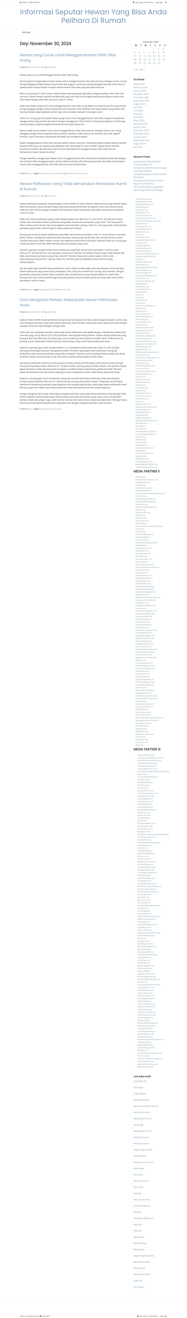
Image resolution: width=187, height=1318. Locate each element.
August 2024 (140, 143)
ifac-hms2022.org (142, 521)
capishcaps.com (141, 742)
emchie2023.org (141, 504)
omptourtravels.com (145, 1037)
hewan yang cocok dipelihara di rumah (55, 289)
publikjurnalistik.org (145, 1045)
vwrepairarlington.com (146, 755)
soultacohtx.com (141, 739)
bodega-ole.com (143, 1020)
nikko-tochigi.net (143, 971)
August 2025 (140, 104)
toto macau (139, 1286)
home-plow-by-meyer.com (147, 793)
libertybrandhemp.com (146, 1006)
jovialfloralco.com (142, 363)
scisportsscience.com (145, 1061)
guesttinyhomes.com (145, 790)
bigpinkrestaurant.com (144, 330)
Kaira (37, 1316)
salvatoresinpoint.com (144, 360)
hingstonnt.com (141, 223)
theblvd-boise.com (142, 382)
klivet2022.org (140, 518)
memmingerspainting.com (145, 336)
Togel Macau (140, 1093)
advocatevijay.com (142, 409)
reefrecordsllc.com (144, 845)
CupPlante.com (141, 292)
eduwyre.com (140, 377)
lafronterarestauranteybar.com (149, 886)
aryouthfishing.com (144, 851)
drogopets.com (141, 728)
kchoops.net (142, 982)
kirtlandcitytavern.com (145, 987)
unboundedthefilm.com (144, 204)
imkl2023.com (140, 450)
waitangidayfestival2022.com (146, 464)
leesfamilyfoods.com (143, 393)
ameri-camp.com (141, 319)
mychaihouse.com (142, 674)
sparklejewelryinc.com (146, 870)
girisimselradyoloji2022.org (145, 507)
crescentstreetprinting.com (147, 777)
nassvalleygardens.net (146, 1031)
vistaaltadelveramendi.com (147, 763)
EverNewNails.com (142, 355)
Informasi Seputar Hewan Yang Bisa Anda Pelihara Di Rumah (93, 16)
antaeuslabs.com (142, 278)
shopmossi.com (143, 922)
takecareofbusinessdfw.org (146, 267)
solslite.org (141, 938)
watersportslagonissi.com (145, 371)
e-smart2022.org (141, 387)
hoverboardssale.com (144, 229)
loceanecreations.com (145, 995)
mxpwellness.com (144, 927)
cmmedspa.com (143, 960)
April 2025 (138, 117)
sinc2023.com (140, 485)
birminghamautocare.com (145, 665)
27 (144, 63)
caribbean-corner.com (145, 974)
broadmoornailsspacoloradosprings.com (153, 834)
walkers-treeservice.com (146, 919)
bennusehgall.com (142, 537)
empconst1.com (141, 325)
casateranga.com (144, 913)
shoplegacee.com (142, 286)
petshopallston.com (145, 826)
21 (149, 59)
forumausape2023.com (144, 448)
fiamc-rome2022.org (143, 646)
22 (154, 59)
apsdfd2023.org (141, 445)
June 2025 (138, 110)
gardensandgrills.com (145, 965)
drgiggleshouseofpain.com (145, 344)
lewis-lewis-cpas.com (143, 396)
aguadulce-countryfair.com (145, 657)
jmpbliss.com (140, 308)
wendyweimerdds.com (144, 316)
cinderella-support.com (144, 327)
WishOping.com (141, 284)
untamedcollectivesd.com (147, 924)
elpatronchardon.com (143, 641)
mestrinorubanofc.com (146, 1026)
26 (140, 63)
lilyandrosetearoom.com (146, 889)
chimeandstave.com (145, 807)
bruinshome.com (143, 875)
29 (154, 63)
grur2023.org (140, 437)
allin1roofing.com (144, 949)
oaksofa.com (140, 737)
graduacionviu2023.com (146, 862)
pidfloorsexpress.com (143, 215)
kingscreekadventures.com (145, 275)
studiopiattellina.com (143, 633)
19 (140, 59)
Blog (29, 173)
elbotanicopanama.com (144, 564)
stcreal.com (139, 297)
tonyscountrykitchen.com (145, 668)
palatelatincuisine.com (146, 796)
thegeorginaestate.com (144, 679)
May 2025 (138, 113)
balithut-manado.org (143, 418)
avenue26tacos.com (145, 829)
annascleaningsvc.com (146, 878)
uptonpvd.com (142, 908)
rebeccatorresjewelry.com (145, 305)
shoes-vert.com (141, 562)
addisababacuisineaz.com (147, 1064)
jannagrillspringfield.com (144, 635)
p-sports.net (142, 820)
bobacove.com (141, 687)
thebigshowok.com (144, 804)
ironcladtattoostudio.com (147, 872)
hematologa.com (143, 785)
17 (164, 56)
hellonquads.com (142, 551)
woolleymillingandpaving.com (148, 905)
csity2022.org (140, 532)
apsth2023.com (141, 456)
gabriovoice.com (143, 815)
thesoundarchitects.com (146, 946)
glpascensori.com (144, 900)
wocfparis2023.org (142, 482)
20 (144, 59)
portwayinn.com (143, 941)
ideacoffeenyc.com (142, 581)
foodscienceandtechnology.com (149, 1058)
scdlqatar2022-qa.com (143, 488)
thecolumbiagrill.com (143, 490)
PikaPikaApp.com (142, 264)
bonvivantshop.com (143, 289)
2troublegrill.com (143, 911)
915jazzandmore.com (143, 655)
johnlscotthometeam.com (145, 366)
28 (149, 63)
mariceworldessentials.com (146, 649)
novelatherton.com (144, 1028)
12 (140, 56)
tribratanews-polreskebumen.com (150, 1039)
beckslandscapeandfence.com (149, 760)
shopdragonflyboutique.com (146, 698)
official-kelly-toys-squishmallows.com (149, 718)
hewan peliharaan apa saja (50, 409)
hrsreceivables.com (143, 322)
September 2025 (141, 100)
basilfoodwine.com (144, 968)
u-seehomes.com (142, 368)
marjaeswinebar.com (143, 575)
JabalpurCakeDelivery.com (145, 256)
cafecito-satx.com (144, 859)
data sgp (159, 2)
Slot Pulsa (138, 1087)
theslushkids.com (144, 894)
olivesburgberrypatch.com (147, 892)
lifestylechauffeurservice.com (146, 352)
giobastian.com (143, 897)
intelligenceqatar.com (143, 262)
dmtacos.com (142, 774)
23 (159, 59)
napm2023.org (140, 442)
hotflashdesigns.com (143, 347)
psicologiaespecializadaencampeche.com (153, 771)
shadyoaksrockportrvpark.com (147, 567)
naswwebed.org (141, 415)
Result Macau (140, 1243)
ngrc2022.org (140, 390)
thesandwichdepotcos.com (145, 341)
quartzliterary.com (142, 627)
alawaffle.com (142, 848)
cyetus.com (139, 401)
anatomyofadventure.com (147, 955)
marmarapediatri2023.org (145, 501)
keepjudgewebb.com (145, 952)
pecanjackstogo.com (145, 864)
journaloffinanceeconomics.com (149, 1053)
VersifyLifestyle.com (143, 273)
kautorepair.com (141, 572)
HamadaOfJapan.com (143, 270)
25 (135, 63)
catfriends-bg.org (142, 207)
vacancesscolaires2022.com (146, 467)
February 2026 (140, 87)
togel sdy (138, 1280)
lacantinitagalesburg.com (145, 586)
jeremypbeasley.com (143, 338)
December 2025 (141, 94)
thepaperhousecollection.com (148, 933)
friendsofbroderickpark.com (146, 630)
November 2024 (141, 133)
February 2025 (140, 123)
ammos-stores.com (144, 993)
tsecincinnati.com (142, 540)
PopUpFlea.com (141, 300)
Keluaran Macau (141, 1099)
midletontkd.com (143, 963)
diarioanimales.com (143, 553)
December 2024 (141, 130)
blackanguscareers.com (146, 1015)
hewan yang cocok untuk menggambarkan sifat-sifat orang (63, 173)
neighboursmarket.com (146, 1012)
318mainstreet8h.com (143, 619)
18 (135, 59)
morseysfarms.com (142, 712)
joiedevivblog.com (144, 1001)
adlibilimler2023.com (143, 412)
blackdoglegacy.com (145, 799)
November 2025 (141, 97)
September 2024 (141, 140)
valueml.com (140, 303)
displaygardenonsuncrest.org (146, 720)
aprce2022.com (141, 423)
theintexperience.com (143, 201)
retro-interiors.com (142, 379)
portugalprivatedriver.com (145, 605)
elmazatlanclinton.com (144, 578)
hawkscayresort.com (143, 548)
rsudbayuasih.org (144, 1042)
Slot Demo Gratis (142, 1112)
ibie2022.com (140, 426)
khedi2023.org (140, 496)
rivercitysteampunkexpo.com (148, 979)
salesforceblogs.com (143, 248)
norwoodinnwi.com (144, 1009)
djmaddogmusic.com (145, 944)
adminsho (52, 67)
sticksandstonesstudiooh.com (149, 916)
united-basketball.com (146, 853)
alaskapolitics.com (142, 232)
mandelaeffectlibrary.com (145, 240)
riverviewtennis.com (143, 715)
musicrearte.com (141, 709)
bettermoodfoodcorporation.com (148, 221)
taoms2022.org (141, 523)
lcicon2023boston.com (143, 461)
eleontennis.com (141, 398)
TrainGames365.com (143, 251)
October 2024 (140, 137)
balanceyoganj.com (142, 245)
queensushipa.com (142, 314)
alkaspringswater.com (144, 616)
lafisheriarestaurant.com (145, 652)
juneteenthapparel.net (146, 1048)
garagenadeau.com (143, 349)
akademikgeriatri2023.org (145, 499)
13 (144, 56)
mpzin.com (139, 294)
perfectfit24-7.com (142, 603)
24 (164, 59)
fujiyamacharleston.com (144, 638)
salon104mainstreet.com (144, 614)
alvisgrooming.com (142, 676)
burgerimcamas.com (145, 1067)
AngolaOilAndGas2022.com (145, 431)
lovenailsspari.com (142, 622)
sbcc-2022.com (141, 429)
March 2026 (139, 84)
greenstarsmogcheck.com (145, 592)
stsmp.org (139, 234)
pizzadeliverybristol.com (144, 589)
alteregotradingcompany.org (146, 420)
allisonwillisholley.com (145, 935)
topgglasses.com (143, 831)
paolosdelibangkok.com (144, 685)
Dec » (142, 69)
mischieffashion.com (143, 374)
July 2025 (138, 107)
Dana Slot (138, 1174)
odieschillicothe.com (143, 583)
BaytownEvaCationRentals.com (147, 254)
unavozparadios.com (143, 559)
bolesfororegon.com (145, 1017)
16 (159, 56)
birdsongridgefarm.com (146, 998)
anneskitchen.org (144, 840)
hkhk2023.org (140, 440)
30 (159, 63)
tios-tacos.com (142, 856)
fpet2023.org (140, 385)
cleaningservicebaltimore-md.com (150, 758)
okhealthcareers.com (143, 199)
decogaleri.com (141, 556)
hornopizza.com (143, 779)
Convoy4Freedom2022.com (145, 434)
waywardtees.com (142, 212)
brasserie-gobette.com (144, 707)
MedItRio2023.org (142, 459)
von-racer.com (141, 608)
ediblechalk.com (141, 731)
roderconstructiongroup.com (146, 542)
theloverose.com (143, 812)
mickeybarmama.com (143, 693)
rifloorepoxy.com (143, 902)
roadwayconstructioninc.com (146, 696)
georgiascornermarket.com (145, 600)
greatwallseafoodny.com (147, 809)
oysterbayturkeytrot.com (146, 883)
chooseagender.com (143, 226)
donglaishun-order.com (144, 644)
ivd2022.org (139, 529)
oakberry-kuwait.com (143, 625)
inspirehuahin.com (142, 333)
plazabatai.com (141, 545)
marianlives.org (141, 210)
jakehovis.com (141, 660)
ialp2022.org (140, 515)
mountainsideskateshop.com (148, 985)
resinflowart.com (143, 818)
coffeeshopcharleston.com (145, 611)
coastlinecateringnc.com (146, 766)
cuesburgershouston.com (147, 769)
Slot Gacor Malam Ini (143, 1218)
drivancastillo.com (144, 957)
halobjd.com (140, 259)
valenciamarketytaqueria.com (148, 842)
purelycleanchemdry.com (145, 281)
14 (149, 56)
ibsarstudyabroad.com (144, 534)
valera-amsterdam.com (146, 1004)
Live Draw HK (140, 1081)
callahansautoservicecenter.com (148, 597)
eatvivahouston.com (145, 801)
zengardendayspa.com (146, 867)
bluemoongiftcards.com (146, 976)
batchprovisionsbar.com (144, 704)
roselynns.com (141, 243)
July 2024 (138, 147)
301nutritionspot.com (145, 990)
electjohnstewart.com (145, 1034)
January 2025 (140, 127)
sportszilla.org (140, 701)
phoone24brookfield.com (145, 690)
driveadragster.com (145, 782)
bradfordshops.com (143, 404)
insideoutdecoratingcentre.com (147, 357)
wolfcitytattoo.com (144, 881)
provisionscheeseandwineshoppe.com (150, 493)
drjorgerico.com (141, 311)
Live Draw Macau (142, 1205)
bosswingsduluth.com (143, 663)
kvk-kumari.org (143, 1056)
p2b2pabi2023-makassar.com (146, 479)
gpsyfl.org (139, 745)
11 (135, 56)
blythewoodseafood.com (145, 682)
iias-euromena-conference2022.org (149, 526)
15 (154, 56)
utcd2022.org (140, 510)
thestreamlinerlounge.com (147, 1023)
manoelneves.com (142, 237)
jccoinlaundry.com (142, 570)
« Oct (136, 69)
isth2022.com (140, 477)
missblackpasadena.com (147, 837)
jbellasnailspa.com (142, 671)
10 (164, 52)
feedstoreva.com (142, 726)
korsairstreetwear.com (146, 823)
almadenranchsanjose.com (146, 407)
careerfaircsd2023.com (144, 453)
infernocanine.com (144, 930)
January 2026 (140, 90)
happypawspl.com (142, 594)
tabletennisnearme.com (144, 734)
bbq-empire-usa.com (143, 723)
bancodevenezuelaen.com (145, 218)
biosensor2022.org (142, 512)
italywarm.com (142, 1050)
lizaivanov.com (143, 788)
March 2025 (139, 120)
